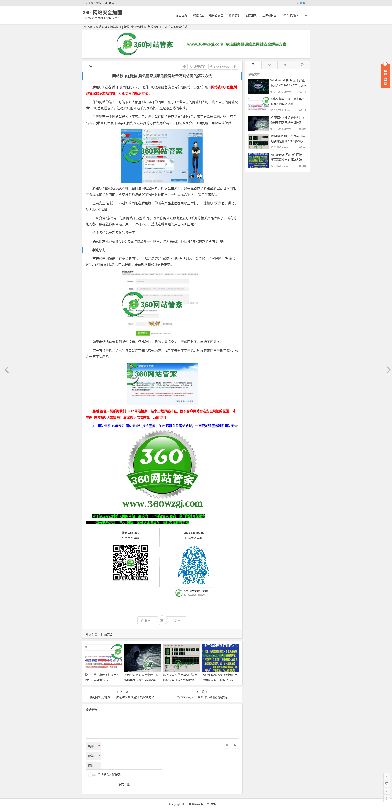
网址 (91, 765)
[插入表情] (227, 745)
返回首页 (181, 15)
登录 (112, 3)
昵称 (94, 746)
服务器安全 (216, 15)
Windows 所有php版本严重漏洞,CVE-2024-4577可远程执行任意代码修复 (288, 85)
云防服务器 (269, 15)
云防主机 (251, 15)
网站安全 (198, 15)
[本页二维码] (386, 798)
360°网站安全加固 (102, 12)
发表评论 (199, 66)
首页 (90, 27)
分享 (177, 620)
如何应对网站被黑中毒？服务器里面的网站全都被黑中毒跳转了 (141, 680)
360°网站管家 (290, 15)
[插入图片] (235, 745)
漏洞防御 (234, 15)
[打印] (184, 67)
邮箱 (94, 756)
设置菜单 (302, 3)
